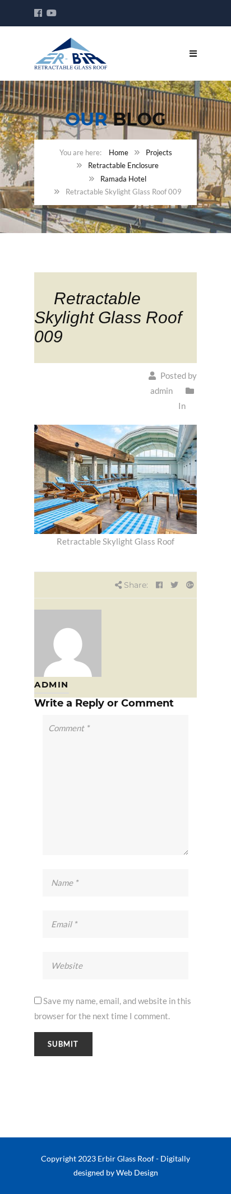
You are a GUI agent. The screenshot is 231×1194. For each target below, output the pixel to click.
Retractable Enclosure (123, 165)
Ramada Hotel (123, 178)
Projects (159, 152)
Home (118, 152)
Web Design (137, 1172)
